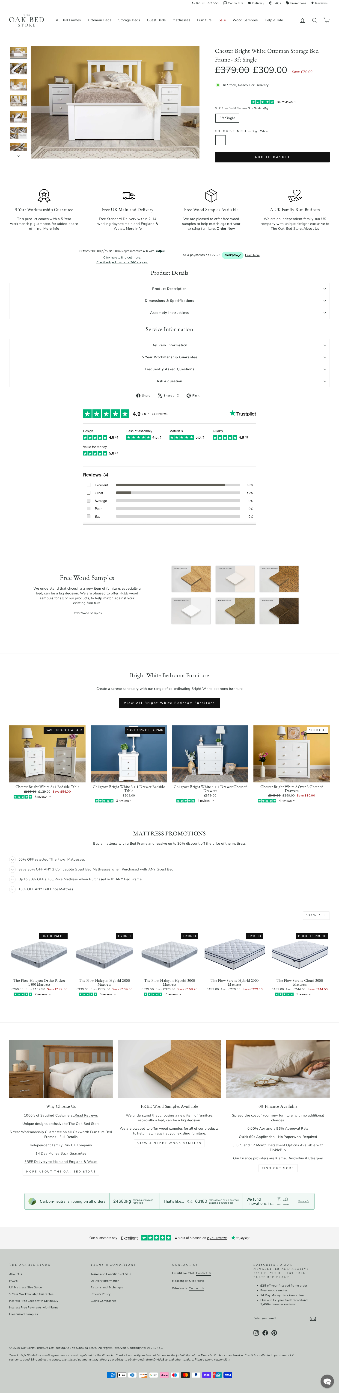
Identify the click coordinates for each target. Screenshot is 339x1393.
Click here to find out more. (122, 257)
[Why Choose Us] (61, 1069)
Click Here (196, 1281)
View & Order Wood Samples (169, 1143)
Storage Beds (129, 20)
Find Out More (278, 1168)
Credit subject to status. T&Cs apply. (122, 262)
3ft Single (227, 118)
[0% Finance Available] (278, 1069)
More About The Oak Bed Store (61, 1171)
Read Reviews (86, 1115)
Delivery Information (169, 345)
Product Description (169, 288)
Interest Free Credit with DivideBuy (33, 1301)
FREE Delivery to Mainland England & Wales (60, 1161)
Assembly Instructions (169, 312)
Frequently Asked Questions (169, 369)
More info (303, 1201)
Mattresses (181, 20)
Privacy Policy (100, 1294)
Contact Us (233, 3)
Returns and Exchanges (107, 1287)
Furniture (204, 20)
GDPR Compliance (103, 1301)
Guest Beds (156, 20)
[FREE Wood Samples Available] (169, 1069)
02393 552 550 (205, 3)
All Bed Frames (68, 20)
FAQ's (13, 1281)
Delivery (256, 3)
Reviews (319, 3)
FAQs (275, 3)
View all (316, 915)
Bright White (220, 140)
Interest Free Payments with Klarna (34, 1307)
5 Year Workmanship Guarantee (169, 357)
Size (238, 108)
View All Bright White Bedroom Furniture (169, 703)
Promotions (296, 3)
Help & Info (274, 20)
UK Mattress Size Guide (25, 1287)
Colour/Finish (241, 131)
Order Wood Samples (87, 613)
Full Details (68, 1136)
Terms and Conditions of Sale (111, 1274)
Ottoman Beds (100, 20)
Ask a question (169, 381)
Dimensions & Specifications (169, 300)
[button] (327, 1381)
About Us (15, 1274)
